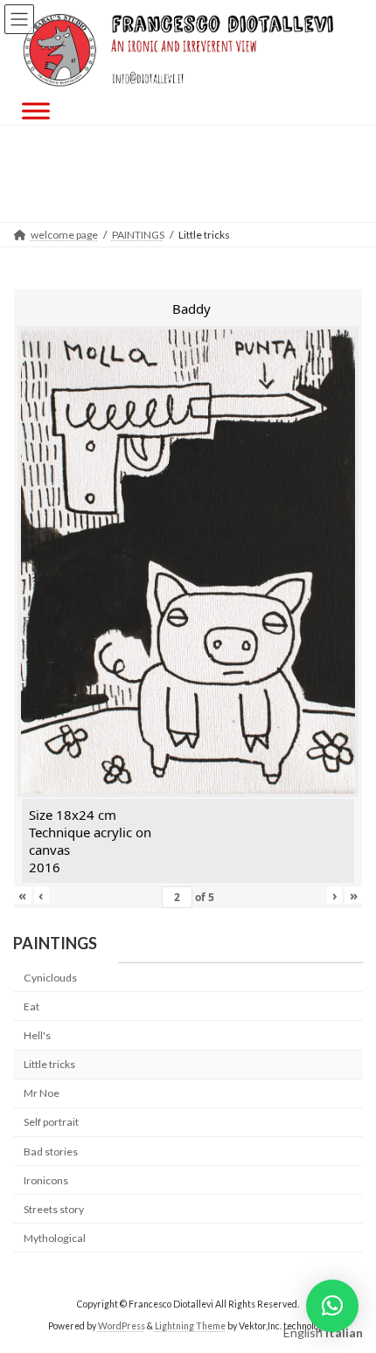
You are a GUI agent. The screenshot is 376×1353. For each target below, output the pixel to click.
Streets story (54, 1209)
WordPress (121, 1326)
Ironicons (46, 1180)
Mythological (55, 1238)
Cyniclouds (50, 977)
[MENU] (36, 111)
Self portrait (51, 1122)
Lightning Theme (190, 1326)
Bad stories (51, 1151)
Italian (344, 1332)
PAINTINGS (55, 943)
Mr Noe (41, 1093)
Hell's (37, 1035)
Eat (31, 1006)
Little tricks (49, 1065)
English (303, 1332)
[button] (332, 1306)
